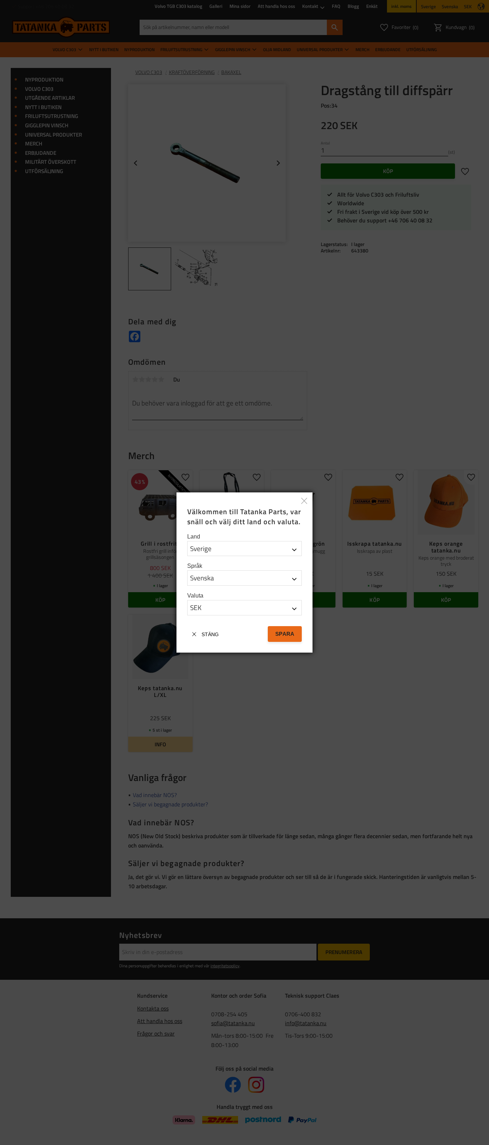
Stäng (210, 634)
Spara (284, 634)
